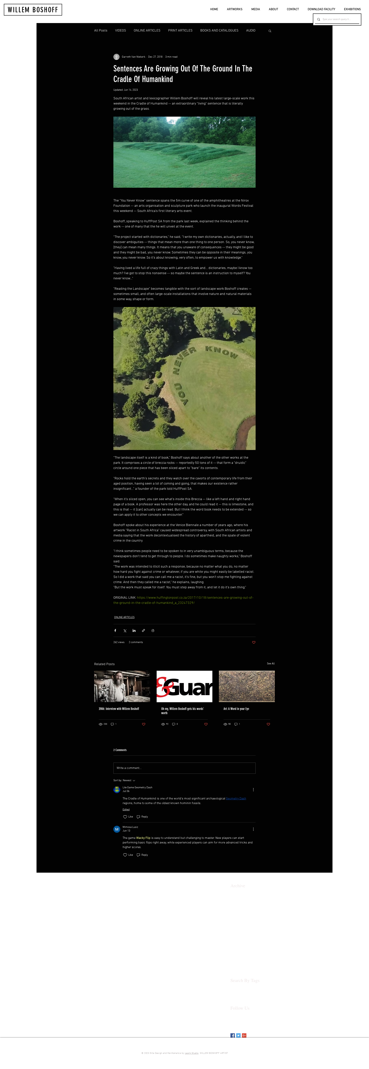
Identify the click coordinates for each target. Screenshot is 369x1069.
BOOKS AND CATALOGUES (219, 31)
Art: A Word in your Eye (236, 709)
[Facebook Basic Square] (232, 1035)
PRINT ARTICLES (180, 31)
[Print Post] (153, 630)
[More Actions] (253, 789)
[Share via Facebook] (115, 630)
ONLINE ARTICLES (147, 31)
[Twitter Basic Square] (238, 1035)
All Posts (100, 31)
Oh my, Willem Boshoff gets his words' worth (182, 711)
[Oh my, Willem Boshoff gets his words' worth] (185, 686)
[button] (270, 30)
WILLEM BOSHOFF (33, 10)
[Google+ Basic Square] (244, 1035)
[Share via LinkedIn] (134, 630)
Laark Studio (192, 1053)
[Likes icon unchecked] (125, 817)
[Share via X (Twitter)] (124, 630)
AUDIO (250, 31)
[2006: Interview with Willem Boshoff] (122, 686)
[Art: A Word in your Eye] (247, 686)
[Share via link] (143, 630)
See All (271, 663)
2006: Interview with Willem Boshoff (119, 709)
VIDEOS (120, 31)
